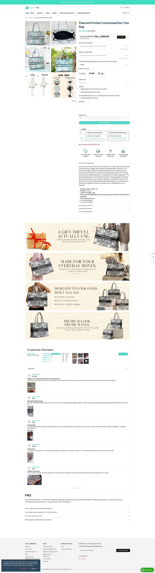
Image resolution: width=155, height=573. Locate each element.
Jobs (62, 546)
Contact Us (28, 549)
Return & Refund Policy (49, 549)
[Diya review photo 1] (30, 435)
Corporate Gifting (66, 549)
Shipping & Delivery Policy (50, 551)
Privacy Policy (47, 558)
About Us (28, 546)
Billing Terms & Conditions (47, 555)
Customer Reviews (30, 551)
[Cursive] (91, 73)
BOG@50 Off (31, 17)
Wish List (45, 561)
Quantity (83, 115)
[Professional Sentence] (101, 73)
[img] (35, 374)
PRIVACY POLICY (24, 568)
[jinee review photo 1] (34, 479)
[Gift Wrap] (82, 106)
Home (26, 17)
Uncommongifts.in (32, 7)
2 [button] (75, 488)
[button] (83, 31)
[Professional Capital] (82, 73)
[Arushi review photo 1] (30, 457)
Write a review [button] (123, 354)
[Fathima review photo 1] (31, 387)
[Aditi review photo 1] (30, 411)
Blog (26, 554)
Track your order (47, 546)
